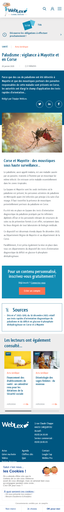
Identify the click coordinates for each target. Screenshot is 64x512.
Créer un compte (32, 291)
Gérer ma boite (9, 454)
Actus (4, 451)
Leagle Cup (47, 454)
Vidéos (5, 458)
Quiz (24, 458)
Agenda (25, 451)
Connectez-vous (38, 283)
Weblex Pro (47, 458)
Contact (46, 451)
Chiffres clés (27, 454)
